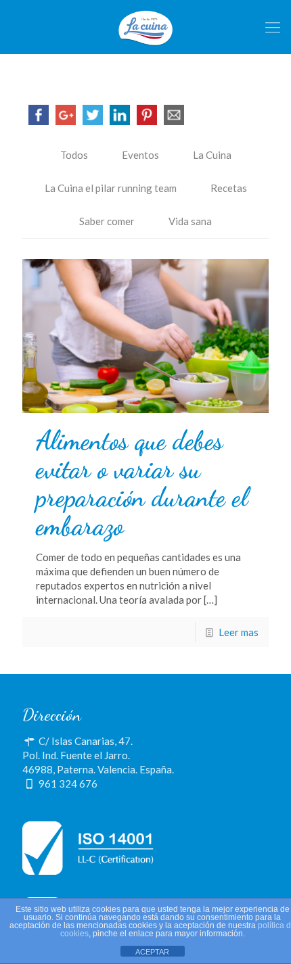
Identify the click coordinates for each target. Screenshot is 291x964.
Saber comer (107, 221)
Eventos (140, 155)
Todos (74, 155)
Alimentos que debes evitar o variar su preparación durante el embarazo (142, 483)
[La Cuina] (145, 27)
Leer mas (239, 632)
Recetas (228, 188)
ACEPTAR (152, 952)
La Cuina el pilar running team (111, 188)
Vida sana (190, 221)
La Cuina (212, 155)
